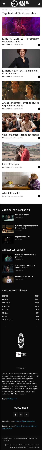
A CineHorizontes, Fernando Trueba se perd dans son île (20, 104)
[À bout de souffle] (21, 181)
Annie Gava (6, 196)
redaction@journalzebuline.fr (25, 421)
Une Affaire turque (22, 215)
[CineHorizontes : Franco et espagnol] (21, 122)
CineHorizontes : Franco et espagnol (21, 134)
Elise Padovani (7, 44)
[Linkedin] (26, 414)
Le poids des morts (22, 237)
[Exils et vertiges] (21, 151)
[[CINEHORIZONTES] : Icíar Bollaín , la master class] (21, 58)
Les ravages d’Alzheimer (24, 276)
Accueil (4, 10)
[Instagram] (21, 414)
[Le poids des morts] (8, 240)
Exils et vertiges (10, 164)
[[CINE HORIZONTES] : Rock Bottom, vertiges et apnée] (21, 26)
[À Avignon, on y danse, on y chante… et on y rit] (8, 268)
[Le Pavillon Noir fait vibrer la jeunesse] (8, 257)
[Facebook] (15, 414)
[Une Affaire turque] (8, 218)
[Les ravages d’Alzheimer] (8, 279)
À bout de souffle (11, 193)
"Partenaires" (12, 399)
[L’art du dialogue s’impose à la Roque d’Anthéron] (8, 229)
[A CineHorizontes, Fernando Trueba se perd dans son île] (21, 90)
